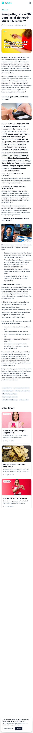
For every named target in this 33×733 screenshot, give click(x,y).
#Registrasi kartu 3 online (22, 391)
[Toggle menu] (30, 3)
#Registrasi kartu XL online (10, 399)
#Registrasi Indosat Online (21, 388)
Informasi (5, 10)
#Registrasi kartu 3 (8, 391)
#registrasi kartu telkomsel (10, 397)
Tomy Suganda (8, 25)
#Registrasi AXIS (7, 388)
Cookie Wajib (8, 728)
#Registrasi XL (24, 399)
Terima (18, 728)
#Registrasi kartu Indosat (9, 394)
